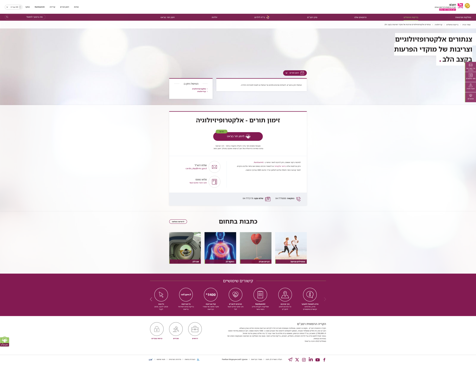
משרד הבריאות (256, 359)
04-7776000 (284, 198)
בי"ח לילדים (259, 17)
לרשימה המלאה (178, 221)
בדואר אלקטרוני (280, 166)
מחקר (27, 7)
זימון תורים (64, 7)
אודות (76, 7)
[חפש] (7, 17)
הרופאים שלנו (360, 17)
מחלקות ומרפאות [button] (463, 17)
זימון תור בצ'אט (168, 17)
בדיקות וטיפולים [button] (411, 17)
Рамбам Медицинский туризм (234, 359)
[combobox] (13, 7)
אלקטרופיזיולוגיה (199, 89)
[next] (152, 299)
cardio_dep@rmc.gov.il (196, 167)
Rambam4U (259, 162)
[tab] (470, 67)
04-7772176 (253, 198)
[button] (190, 181)
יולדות (214, 17)
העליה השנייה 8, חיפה (273, 359)
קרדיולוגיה (201, 91)
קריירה (52, 7)
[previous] (324, 299)
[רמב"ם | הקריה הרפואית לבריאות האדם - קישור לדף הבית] (452, 6)
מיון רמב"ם (312, 17)
